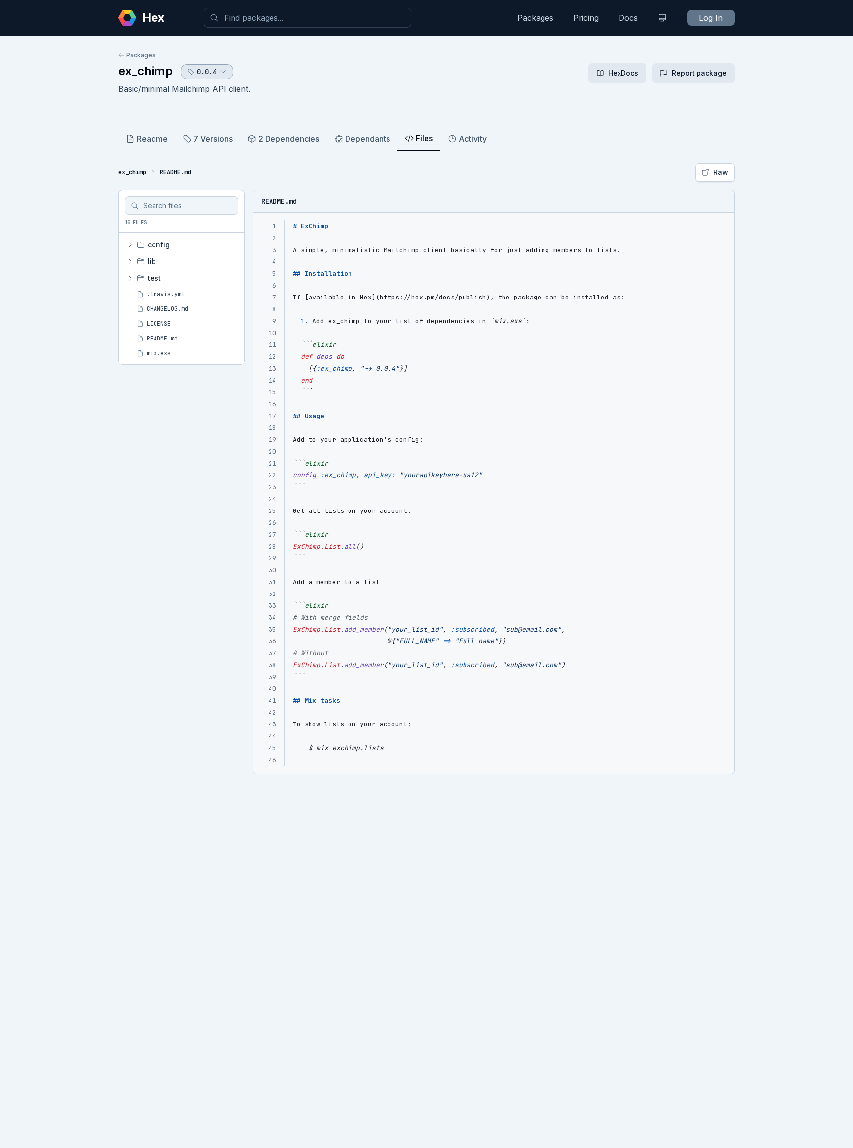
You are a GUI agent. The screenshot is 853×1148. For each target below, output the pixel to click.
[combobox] (307, 18)
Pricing (586, 18)
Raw (720, 172)
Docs (628, 18)
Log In (711, 18)
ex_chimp (145, 71)
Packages (535, 18)
